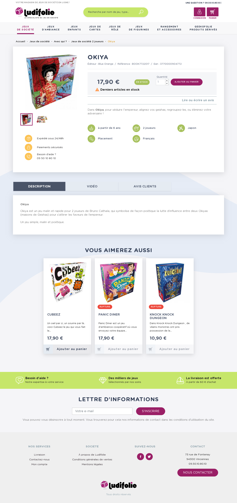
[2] (92, 100)
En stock (142, 82)
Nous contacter (197, 472)
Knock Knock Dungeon (162, 316)
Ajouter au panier (187, 82)
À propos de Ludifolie (92, 454)
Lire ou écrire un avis (198, 100)
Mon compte (39, 464)
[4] (97, 100)
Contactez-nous (39, 459)
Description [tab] (39, 186)
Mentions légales (92, 464)
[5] (100, 100)
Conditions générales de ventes (92, 459)
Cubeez (53, 314)
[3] (95, 100)
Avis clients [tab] (144, 186)
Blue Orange (105, 64)
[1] (89, 100)
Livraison (39, 454)
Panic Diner (109, 314)
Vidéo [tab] (92, 186)
